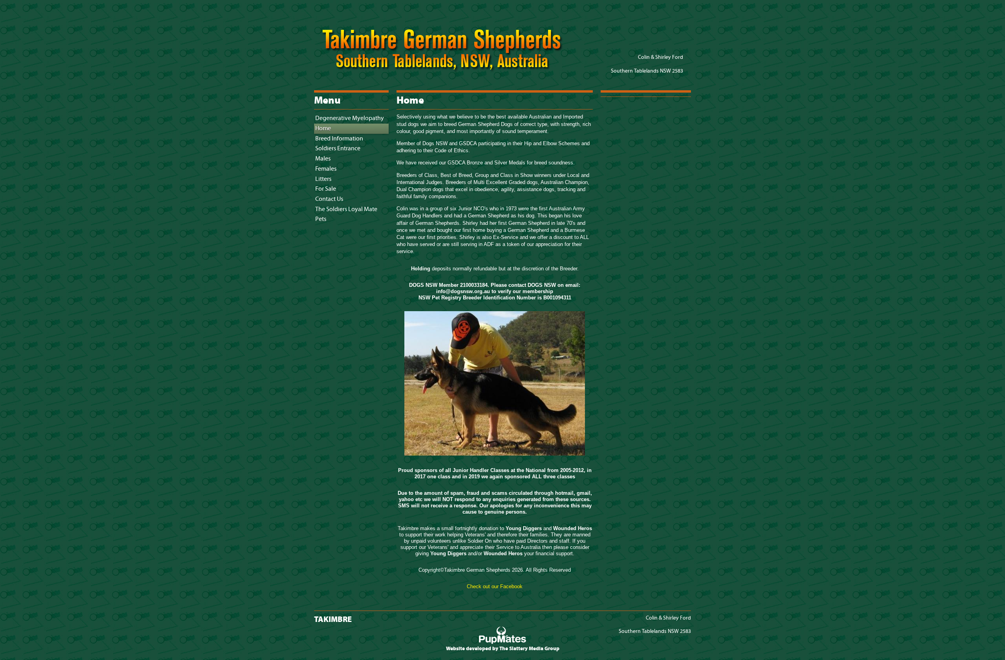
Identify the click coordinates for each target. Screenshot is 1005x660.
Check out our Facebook (495, 586)
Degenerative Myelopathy (349, 118)
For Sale (325, 189)
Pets (320, 219)
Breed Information (339, 138)
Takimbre (449, 70)
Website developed (468, 649)
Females (325, 169)
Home (323, 128)
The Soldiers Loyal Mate (346, 209)
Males (323, 158)
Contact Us (329, 199)
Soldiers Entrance (337, 148)
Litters (323, 179)
